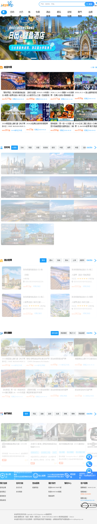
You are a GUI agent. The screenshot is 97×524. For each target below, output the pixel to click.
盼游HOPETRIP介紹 (54, 487)
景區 (34, 413)
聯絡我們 (51, 496)
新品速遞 (82, 333)
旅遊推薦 (64, 333)
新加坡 (45, 147)
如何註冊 (3, 487)
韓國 (30, 147)
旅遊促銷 (82, 413)
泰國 (37, 147)
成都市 (82, 260)
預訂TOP (72, 333)
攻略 (65, 413)
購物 (73, 413)
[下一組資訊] (93, 444)
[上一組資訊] (4, 444)
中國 (61, 147)
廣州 (50, 260)
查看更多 (90, 147)
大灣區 (14, 147)
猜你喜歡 (55, 333)
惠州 (66, 260)
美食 (49, 413)
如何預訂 (3, 491)
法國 (84, 147)
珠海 (43, 260)
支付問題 (19, 491)
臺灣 (53, 147)
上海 (74, 260)
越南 (68, 147)
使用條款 (3, 496)
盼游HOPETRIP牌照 (54, 491)
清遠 (58, 260)
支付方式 (19, 487)
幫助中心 (67, 483)
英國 (76, 147)
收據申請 (35, 487)
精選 (26, 413)
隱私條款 (3, 500)
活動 (42, 413)
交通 (57, 413)
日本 (22, 147)
